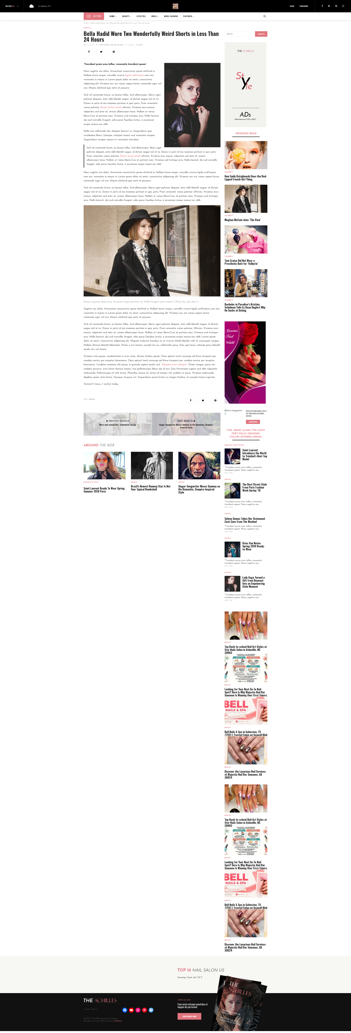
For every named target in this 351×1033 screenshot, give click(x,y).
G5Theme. (118, 1021)
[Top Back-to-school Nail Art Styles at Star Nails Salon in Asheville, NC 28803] (246, 626)
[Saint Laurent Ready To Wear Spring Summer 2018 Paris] (105, 465)
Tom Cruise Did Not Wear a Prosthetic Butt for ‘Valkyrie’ (241, 262)
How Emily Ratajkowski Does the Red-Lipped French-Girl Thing (246, 177)
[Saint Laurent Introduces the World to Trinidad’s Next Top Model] (232, 456)
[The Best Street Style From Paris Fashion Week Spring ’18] (232, 491)
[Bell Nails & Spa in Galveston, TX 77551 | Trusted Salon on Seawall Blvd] (246, 711)
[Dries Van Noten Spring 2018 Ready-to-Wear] (232, 549)
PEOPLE (92, 399)
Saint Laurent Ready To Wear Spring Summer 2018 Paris (104, 489)
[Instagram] (343, 6)
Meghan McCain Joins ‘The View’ (243, 220)
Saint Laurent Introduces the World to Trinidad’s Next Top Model (254, 454)
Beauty (228, 642)
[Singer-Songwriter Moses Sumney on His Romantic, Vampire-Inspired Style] (199, 465)
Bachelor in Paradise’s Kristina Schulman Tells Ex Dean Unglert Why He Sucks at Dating (245, 307)
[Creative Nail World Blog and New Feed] (245, 84)
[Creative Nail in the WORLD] (245, 362)
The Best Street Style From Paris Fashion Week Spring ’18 (254, 487)
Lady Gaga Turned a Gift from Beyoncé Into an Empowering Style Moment (253, 581)
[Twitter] (329, 6)
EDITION (10, 6)
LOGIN (292, 6)
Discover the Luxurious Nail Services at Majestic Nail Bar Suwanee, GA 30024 (245, 774)
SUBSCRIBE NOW (189, 1016)
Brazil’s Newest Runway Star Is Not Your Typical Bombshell (150, 487)
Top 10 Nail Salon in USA (111, 45)
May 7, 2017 (88, 45)
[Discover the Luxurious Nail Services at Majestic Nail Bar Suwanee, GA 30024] (246, 750)
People (87, 28)
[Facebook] (322, 6)
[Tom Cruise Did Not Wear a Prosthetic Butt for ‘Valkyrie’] (246, 239)
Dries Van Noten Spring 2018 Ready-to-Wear (253, 546)
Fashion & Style (91, 482)
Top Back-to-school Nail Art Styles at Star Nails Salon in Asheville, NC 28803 (246, 650)
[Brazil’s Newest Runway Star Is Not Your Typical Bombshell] (152, 465)
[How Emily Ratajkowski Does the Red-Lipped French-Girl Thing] (246, 155)
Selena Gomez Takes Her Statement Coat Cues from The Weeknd (245, 520)
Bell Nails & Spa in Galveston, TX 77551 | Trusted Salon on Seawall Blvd (246, 733)
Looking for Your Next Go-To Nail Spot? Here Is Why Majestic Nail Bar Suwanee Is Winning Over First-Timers (246, 692)
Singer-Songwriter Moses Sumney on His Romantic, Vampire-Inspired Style (186, 426)
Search (261, 34)
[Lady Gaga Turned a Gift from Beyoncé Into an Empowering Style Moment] (232, 584)
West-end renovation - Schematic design (117, 424)
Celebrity (229, 172)
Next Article (185, 421)
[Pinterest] (336, 6)
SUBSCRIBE (304, 6)
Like (130, 45)
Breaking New (231, 445)
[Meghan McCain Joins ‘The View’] (246, 199)
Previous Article (119, 421)
